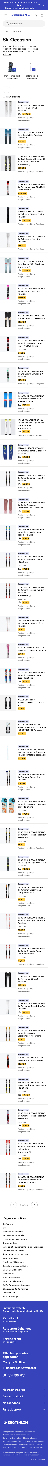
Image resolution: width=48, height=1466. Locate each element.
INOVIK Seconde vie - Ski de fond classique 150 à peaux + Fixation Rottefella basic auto (32, 752)
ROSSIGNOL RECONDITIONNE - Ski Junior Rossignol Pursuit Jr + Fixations (32, 835)
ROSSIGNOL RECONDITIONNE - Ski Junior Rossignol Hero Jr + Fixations (32, 920)
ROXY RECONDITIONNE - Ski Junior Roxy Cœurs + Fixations (32, 649)
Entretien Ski (9, 1293)
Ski (4, 1228)
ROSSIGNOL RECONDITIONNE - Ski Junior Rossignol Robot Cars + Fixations (32, 675)
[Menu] (6, 15)
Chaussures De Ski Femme (15, 1289)
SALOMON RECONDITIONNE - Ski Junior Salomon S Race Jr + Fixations (32, 451)
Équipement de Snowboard (16, 1254)
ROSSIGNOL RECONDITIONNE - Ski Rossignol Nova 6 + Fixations (32, 108)
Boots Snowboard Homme (15, 1239)
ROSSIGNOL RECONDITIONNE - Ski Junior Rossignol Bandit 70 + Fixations (32, 559)
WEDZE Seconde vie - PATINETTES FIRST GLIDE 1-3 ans (31, 702)
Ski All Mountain (10, 1258)
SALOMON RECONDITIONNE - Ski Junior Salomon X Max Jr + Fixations (31, 478)
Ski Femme (8, 1224)
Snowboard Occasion (13, 1231)
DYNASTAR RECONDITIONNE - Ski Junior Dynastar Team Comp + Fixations (31, 890)
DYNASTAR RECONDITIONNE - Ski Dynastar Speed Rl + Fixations (31, 777)
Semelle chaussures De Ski (15, 1266)
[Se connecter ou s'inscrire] (36, 15)
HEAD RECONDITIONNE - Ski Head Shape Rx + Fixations (30, 1059)
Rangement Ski (10, 1243)
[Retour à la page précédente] (13, 1205)
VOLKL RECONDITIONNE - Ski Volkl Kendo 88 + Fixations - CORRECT (31, 135)
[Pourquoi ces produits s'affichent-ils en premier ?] (4, 97)
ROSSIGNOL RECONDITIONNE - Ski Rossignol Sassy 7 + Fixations (32, 291)
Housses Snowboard (12, 1277)
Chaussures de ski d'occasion (12, 77)
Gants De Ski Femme (12, 1270)
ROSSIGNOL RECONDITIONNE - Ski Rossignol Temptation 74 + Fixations (32, 1006)
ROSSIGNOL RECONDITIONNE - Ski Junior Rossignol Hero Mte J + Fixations (32, 1146)
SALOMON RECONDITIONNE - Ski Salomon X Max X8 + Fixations (31, 239)
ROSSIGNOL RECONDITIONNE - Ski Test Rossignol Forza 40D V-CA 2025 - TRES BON (32, 159)
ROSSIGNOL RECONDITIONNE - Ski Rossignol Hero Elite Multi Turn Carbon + (32, 187)
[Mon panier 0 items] (42, 15)
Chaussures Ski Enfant (13, 1251)
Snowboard (8, 1273)
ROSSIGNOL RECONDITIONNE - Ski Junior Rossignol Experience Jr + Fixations (32, 1033)
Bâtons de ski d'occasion (32, 77)
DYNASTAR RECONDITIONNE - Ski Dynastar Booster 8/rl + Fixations (31, 623)
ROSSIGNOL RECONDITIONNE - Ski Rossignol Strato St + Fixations (32, 979)
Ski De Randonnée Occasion (16, 1285)
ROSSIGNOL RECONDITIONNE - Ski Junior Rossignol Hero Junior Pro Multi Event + (32, 343)
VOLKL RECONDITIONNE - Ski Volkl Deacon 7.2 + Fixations (31, 262)
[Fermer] (43, 5)
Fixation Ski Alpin (11, 1296)
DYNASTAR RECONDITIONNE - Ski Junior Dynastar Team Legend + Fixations (31, 1179)
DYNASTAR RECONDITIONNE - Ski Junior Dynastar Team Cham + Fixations (31, 951)
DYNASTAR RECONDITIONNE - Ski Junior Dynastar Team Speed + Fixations (31, 398)
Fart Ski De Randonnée (13, 1235)
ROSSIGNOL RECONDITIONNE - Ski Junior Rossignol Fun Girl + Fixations (32, 590)
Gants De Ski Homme (13, 1281)
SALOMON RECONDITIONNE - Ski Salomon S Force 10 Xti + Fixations (31, 214)
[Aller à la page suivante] (34, 1205)
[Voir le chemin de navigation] (4, 31)
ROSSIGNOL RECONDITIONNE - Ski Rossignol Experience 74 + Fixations (32, 862)
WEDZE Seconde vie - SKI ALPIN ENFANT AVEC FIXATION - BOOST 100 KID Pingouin (32, 727)
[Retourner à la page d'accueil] (20, 15)
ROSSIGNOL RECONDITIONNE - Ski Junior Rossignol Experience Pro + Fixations (32, 505)
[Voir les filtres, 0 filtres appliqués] (6, 90)
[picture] (8, 109)
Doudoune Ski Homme (13, 1262)
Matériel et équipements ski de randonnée (23, 1247)
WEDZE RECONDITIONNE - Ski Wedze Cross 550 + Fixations (31, 317)
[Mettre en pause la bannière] (39, 5)
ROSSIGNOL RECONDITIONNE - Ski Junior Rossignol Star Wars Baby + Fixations (32, 804)
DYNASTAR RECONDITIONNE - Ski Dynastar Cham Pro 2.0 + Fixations (31, 374)
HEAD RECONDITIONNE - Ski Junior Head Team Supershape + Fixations (32, 1085)
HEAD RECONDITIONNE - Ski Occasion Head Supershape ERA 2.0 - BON (31, 422)
